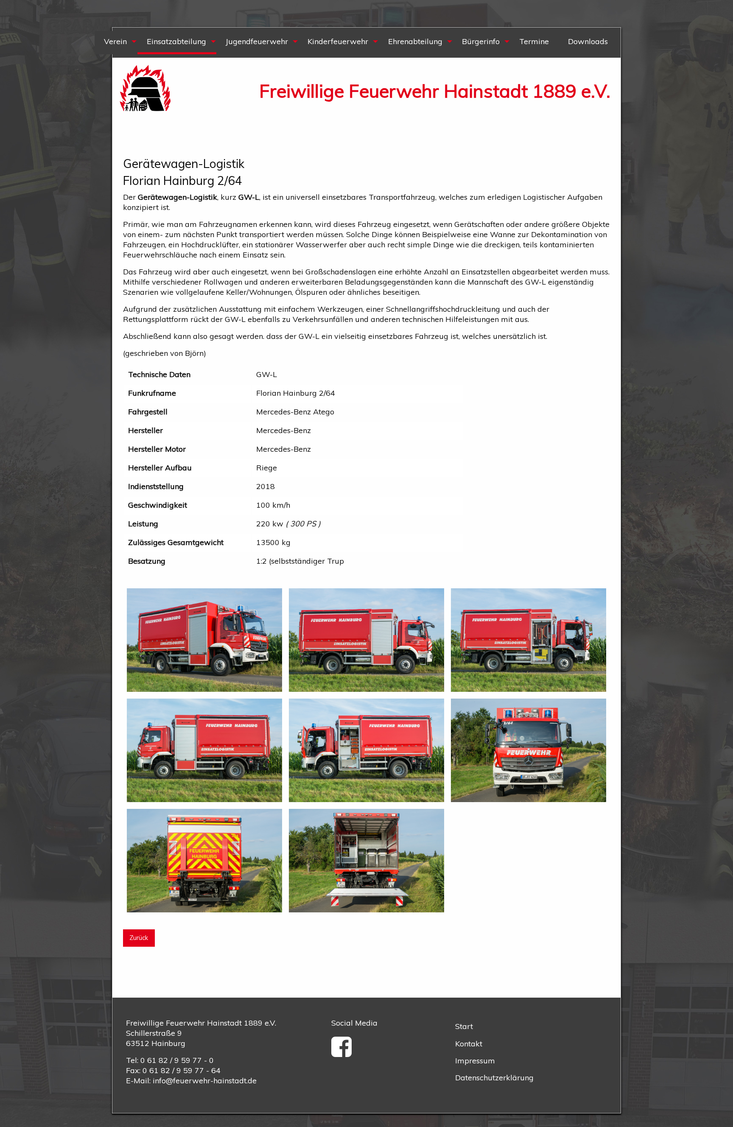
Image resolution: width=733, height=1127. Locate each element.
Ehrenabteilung (415, 41)
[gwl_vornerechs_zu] (204, 639)
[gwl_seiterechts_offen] (528, 639)
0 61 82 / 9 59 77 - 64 (182, 1070)
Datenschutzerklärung (494, 1077)
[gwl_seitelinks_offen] (366, 749)
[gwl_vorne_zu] (528, 749)
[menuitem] (116, 42)
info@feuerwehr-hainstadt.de (205, 1080)
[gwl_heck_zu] (204, 860)
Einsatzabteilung (176, 41)
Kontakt (468, 1044)
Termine (534, 41)
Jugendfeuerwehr (257, 41)
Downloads (588, 41)
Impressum (475, 1060)
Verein (115, 41)
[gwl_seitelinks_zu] (204, 749)
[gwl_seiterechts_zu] (366, 639)
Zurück (138, 938)
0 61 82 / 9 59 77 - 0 (177, 1060)
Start (464, 1026)
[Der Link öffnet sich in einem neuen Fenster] (344, 1052)
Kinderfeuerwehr (338, 41)
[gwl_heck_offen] (366, 860)
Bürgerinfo (481, 41)
